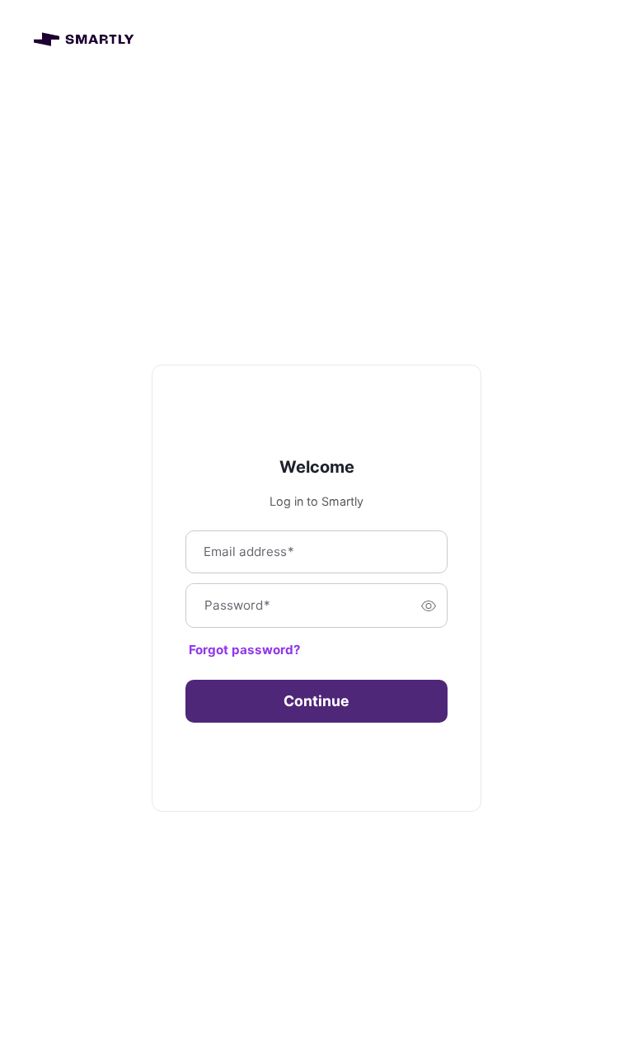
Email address (249, 552)
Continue (316, 700)
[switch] (428, 605)
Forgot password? (245, 649)
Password (237, 606)
